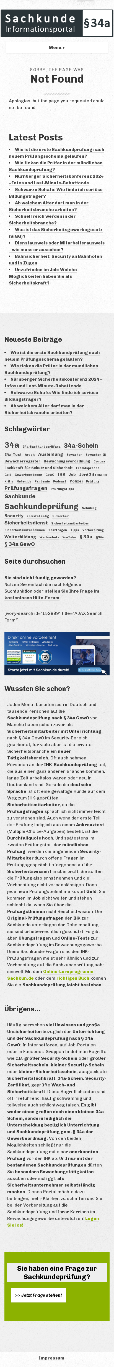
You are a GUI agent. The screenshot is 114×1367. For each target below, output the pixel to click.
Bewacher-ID (96, 455)
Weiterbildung (20, 536)
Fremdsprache (87, 468)
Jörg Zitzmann (93, 474)
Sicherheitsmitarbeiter (70, 523)
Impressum (51, 1358)
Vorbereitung (93, 530)
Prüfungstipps (62, 489)
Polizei (76, 481)
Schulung (89, 508)
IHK (61, 474)
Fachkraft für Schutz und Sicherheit (38, 467)
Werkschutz (49, 537)
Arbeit (30, 455)
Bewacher (74, 455)
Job (72, 474)
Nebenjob (24, 481)
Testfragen (57, 530)
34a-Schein (81, 445)
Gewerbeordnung (28, 475)
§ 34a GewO (19, 544)
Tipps (74, 530)
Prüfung (92, 481)
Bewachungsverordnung (67, 461)
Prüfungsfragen (25, 488)
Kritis (8, 481)
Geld (7, 475)
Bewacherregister (22, 461)
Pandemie (42, 481)
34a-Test (13, 454)
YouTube (69, 537)
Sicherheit (60, 516)
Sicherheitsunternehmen (24, 530)
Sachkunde (19, 496)
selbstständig (38, 516)
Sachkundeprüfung (41, 506)
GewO (49, 475)
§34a (100, 537)
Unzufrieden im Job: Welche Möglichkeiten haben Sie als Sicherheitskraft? (43, 276)
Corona (99, 461)
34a (11, 445)
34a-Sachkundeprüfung (42, 447)
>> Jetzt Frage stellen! (38, 1295)
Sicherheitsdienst (26, 523)
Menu (55, 47)
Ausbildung (50, 454)
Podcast (59, 481)
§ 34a (86, 536)
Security (13, 515)
